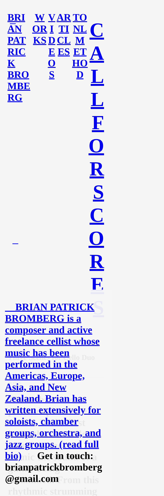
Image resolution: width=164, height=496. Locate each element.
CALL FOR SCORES (96, 169)
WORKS (39, 29)
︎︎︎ (15, 240)
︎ (13, 20)
